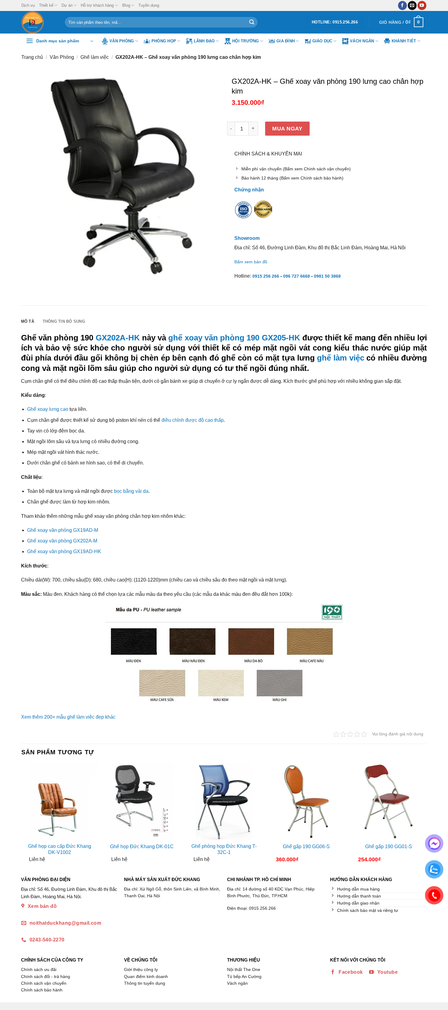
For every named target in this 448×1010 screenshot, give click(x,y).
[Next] (421, 815)
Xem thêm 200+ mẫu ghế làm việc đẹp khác (68, 717)
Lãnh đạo (204, 41)
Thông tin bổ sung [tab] (64, 321)
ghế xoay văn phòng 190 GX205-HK (234, 337)
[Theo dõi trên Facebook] (402, 5)
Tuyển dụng (148, 5)
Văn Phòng (121, 41)
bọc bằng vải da (131, 491)
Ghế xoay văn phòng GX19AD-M (62, 530)
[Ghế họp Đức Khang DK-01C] (142, 801)
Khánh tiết (404, 41)
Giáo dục (322, 41)
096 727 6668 (296, 276)
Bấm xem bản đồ (250, 261)
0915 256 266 (265, 276)
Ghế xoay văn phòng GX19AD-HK (64, 551)
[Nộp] (252, 22)
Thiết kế (46, 5)
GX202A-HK (118, 337)
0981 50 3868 (327, 276)
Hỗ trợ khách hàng (97, 5)
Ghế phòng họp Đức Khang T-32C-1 (224, 849)
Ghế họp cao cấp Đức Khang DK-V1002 (59, 849)
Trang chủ (32, 57)
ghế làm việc (340, 358)
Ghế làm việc (94, 57)
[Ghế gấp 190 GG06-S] (306, 801)
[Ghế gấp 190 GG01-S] (388, 801)
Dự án (67, 5)
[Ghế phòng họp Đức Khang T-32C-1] (224, 801)
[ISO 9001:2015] (243, 214)
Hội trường (245, 41)
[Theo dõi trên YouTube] (422, 5)
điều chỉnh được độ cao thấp (193, 420)
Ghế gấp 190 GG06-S (306, 846)
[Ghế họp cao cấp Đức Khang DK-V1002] (59, 801)
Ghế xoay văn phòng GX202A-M (62, 540)
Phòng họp (163, 41)
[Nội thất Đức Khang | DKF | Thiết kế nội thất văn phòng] (38, 22)
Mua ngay (287, 128)
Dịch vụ (28, 5)
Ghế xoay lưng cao (47, 409)
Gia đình (285, 41)
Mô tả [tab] (27, 321)
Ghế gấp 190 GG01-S (388, 846)
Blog (126, 5)
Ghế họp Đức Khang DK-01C (142, 846)
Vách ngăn (362, 41)
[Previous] (26, 815)
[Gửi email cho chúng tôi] (412, 5)
